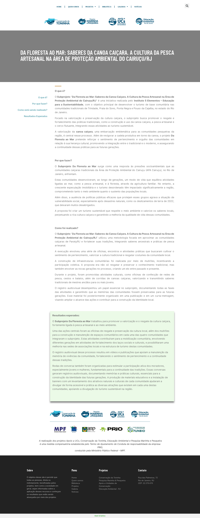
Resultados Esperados (35, 116)
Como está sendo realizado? (32, 110)
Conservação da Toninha (109, 478)
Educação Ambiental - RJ (110, 489)
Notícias (138, 7)
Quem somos (73, 7)
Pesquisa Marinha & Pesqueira (112, 480)
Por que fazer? (39, 103)
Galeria (75, 489)
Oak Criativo (100, 516)
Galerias (121, 7)
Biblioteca (106, 7)
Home (59, 7)
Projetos (89, 7)
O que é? (42, 97)
